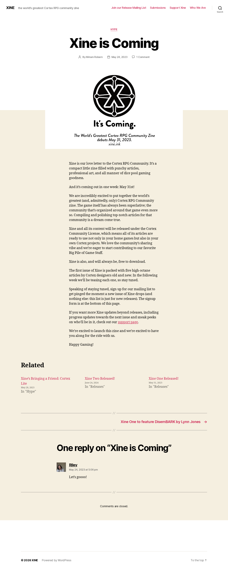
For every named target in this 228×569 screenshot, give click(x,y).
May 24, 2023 (119, 57)
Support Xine (178, 7)
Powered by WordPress (56, 560)
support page (128, 322)
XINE (10, 8)
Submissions (158, 7)
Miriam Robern (94, 57)
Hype (114, 29)
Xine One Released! (164, 379)
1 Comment (143, 57)
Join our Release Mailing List (128, 7)
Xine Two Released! (100, 379)
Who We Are (198, 7)
